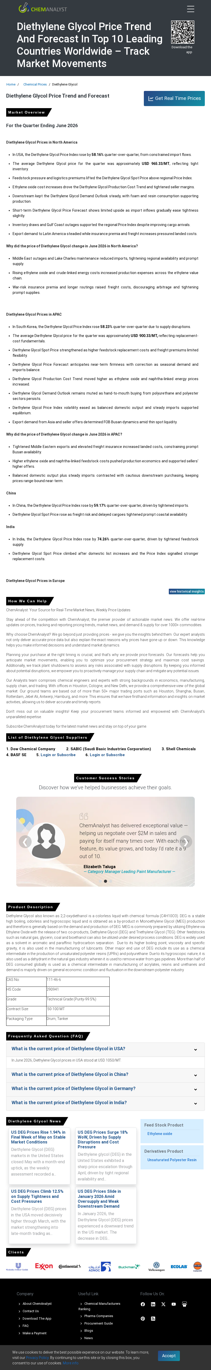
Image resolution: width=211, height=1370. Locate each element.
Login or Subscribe (58, 755)
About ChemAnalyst (37, 1304)
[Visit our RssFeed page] (153, 1318)
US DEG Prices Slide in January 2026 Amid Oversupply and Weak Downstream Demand (99, 1199)
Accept (169, 1355)
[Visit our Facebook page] (143, 1304)
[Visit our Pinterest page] (143, 1318)
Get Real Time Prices (177, 98)
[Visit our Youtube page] (174, 1304)
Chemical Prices (35, 84)
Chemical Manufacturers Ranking (99, 1306)
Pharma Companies (98, 1316)
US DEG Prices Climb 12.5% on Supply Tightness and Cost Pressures (37, 1196)
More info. (71, 1363)
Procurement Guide (98, 1323)
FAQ (25, 1326)
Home (10, 84)
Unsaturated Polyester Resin (172, 1160)
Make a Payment (34, 1333)
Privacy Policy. (37, 1358)
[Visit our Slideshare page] (184, 1304)
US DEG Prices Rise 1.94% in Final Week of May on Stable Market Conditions (38, 1137)
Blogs (88, 1331)
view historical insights (187, 591)
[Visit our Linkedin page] (153, 1304)
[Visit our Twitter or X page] (163, 1304)
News (88, 1338)
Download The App (36, 1318)
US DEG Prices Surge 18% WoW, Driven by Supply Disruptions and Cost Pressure (103, 1140)
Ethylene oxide (159, 1134)
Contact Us (30, 1311)
